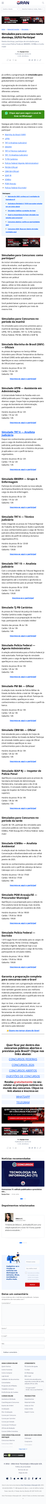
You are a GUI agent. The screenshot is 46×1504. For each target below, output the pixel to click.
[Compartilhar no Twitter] (32, 60)
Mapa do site (23, 1473)
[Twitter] (36, 1478)
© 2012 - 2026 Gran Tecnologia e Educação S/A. (23, 1464)
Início (3, 29)
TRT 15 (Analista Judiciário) (16, 155)
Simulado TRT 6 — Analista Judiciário (18, 433)
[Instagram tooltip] (25, 1478)
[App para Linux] (11, 1478)
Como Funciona (7, 1369)
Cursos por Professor (9, 1425)
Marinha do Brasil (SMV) (15, 134)
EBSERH (8, 147)
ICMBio (8, 179)
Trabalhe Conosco (8, 1389)
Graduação (5, 1409)
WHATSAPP (23, 1096)
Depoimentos (29, 1399)
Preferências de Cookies (10, 1392)
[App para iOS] (14, 1478)
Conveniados (6, 1382)
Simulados (25, 29)
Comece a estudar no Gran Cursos (23, 1118)
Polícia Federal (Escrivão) (15, 187)
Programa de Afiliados (9, 1386)
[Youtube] (22, 1478)
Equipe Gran (24, 52)
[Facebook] (33, 1478)
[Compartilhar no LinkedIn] (34, 60)
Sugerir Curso (29, 1412)
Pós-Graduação (7, 1412)
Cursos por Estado (8, 1422)
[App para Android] (18, 1478)
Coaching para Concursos (10, 1402)
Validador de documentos (10, 1379)
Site (3, 1343)
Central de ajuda (32, 1366)
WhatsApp (29, 1373)
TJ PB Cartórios (11, 159)
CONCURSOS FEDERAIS (23, 1059)
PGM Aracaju (10, 183)
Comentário (6, 1303)
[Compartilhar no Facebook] (29, 60)
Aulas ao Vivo (29, 1405)
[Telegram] (40, 1478)
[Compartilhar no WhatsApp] (37, 60)
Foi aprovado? (34, 1388)
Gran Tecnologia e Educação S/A (30, 1485)
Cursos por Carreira (8, 1418)
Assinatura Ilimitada (8, 1399)
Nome (4, 1328)
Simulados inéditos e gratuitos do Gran (22, 211)
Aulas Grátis (29, 1409)
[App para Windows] (7, 1478)
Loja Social (5, 1376)
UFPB (7, 138)
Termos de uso (23, 1470)
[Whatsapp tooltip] (29, 1478)
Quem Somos (6, 1366)
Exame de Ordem (7, 1405)
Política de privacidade (23, 1467)
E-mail (4, 1336)
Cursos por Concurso (9, 1415)
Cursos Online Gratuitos (10, 1431)
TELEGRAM (23, 1102)
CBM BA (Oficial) (12, 171)
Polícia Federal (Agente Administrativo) (21, 163)
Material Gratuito (13, 29)
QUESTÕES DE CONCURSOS (23, 1076)
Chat (28, 1369)
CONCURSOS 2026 (23, 1065)
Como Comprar (7, 1373)
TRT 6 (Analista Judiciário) (16, 142)
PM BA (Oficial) (11, 167)
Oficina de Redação (8, 1428)
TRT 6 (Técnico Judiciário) (16, 151)
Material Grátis (30, 1402)
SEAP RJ (8, 175)
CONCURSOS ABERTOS (23, 1070)
